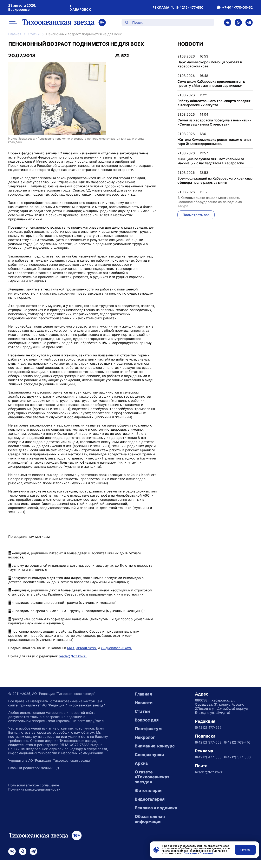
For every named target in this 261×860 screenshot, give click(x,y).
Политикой (206, 853)
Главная (14, 34)
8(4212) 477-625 (208, 727)
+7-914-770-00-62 (237, 7)
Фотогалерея (149, 790)
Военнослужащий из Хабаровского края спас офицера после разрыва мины (215, 180)
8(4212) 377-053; (208, 742)
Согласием (190, 853)
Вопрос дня (147, 720)
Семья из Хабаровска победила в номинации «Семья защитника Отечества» (214, 122)
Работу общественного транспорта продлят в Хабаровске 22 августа (213, 103)
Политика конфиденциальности (34, 789)
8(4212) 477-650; (208, 757)
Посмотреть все (196, 215)
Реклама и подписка (156, 807)
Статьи (34, 34)
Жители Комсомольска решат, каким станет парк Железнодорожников (214, 141)
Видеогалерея (150, 799)
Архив (141, 763)
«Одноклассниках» (116, 648)
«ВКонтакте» (86, 648)
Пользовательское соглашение (33, 785)
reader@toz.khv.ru (73, 656)
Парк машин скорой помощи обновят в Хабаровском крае (209, 64)
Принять (245, 849)
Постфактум (148, 728)
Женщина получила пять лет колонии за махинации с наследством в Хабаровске (210, 161)
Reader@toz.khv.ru (209, 772)
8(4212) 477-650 (189, 7)
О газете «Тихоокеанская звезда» (152, 777)
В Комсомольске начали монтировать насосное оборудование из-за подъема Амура (209, 202)
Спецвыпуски (149, 754)
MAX (70, 648)
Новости (143, 702)
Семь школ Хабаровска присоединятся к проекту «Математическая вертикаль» (211, 83)
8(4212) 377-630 (237, 757)
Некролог (145, 737)
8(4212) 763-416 (237, 742)
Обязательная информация (150, 819)
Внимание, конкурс (155, 746)
